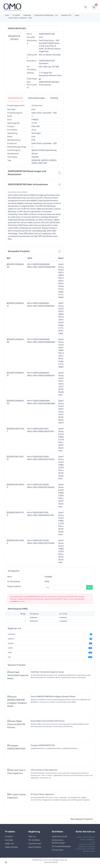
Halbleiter (27, 15)
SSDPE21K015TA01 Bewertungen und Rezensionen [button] (27, 173)
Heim (7, 15)
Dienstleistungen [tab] (36, 98)
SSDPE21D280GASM (41, 264)
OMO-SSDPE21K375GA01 (43, 459)
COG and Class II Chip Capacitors (44, 770)
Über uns (32, 836)
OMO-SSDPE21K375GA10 (43, 543)
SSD (9, 657)
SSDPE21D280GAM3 (41, 339)
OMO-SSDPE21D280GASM (44, 267)
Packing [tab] (54, 98)
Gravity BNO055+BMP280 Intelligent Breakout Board (53, 696)
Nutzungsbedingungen (61, 846)
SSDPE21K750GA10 (40, 485)
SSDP (10, 652)
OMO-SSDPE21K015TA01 (43, 431)
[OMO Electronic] (12, 7)
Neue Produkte (35, 847)
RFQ (89, 587)
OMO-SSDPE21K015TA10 (43, 515)
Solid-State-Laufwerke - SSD (20, 18)
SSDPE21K (11, 634)
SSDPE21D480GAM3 (41, 401)
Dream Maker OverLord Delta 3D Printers (47, 721)
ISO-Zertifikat (34, 840)
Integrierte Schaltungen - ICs (46, 15)
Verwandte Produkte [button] (19, 251)
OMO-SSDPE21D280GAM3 (44, 342)
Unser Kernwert (35, 844)
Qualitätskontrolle (59, 836)
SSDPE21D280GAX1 (40, 303)
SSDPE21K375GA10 (40, 540)
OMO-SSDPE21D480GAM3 (44, 403)
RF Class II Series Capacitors (42, 794)
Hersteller (9, 840)
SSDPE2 (11, 643)
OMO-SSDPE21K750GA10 (43, 487)
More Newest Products (82, 819)
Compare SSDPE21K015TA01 (43, 745)
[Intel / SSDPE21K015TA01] (14, 37)
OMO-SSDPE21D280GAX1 (44, 306)
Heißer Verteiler (11, 847)
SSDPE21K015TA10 (40, 513)
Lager (77, 15)
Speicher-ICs (66, 15)
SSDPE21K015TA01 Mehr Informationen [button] (28, 184)
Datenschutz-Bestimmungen (58, 841)
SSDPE (10, 648)
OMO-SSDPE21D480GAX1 (44, 376)
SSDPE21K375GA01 (40, 457)
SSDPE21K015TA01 (40, 429)
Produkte (16, 15)
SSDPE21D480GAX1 (40, 373)
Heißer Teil (9, 844)
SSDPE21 (11, 639)
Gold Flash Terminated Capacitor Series (47, 672)
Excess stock (57, 850)
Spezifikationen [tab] (15, 98)
